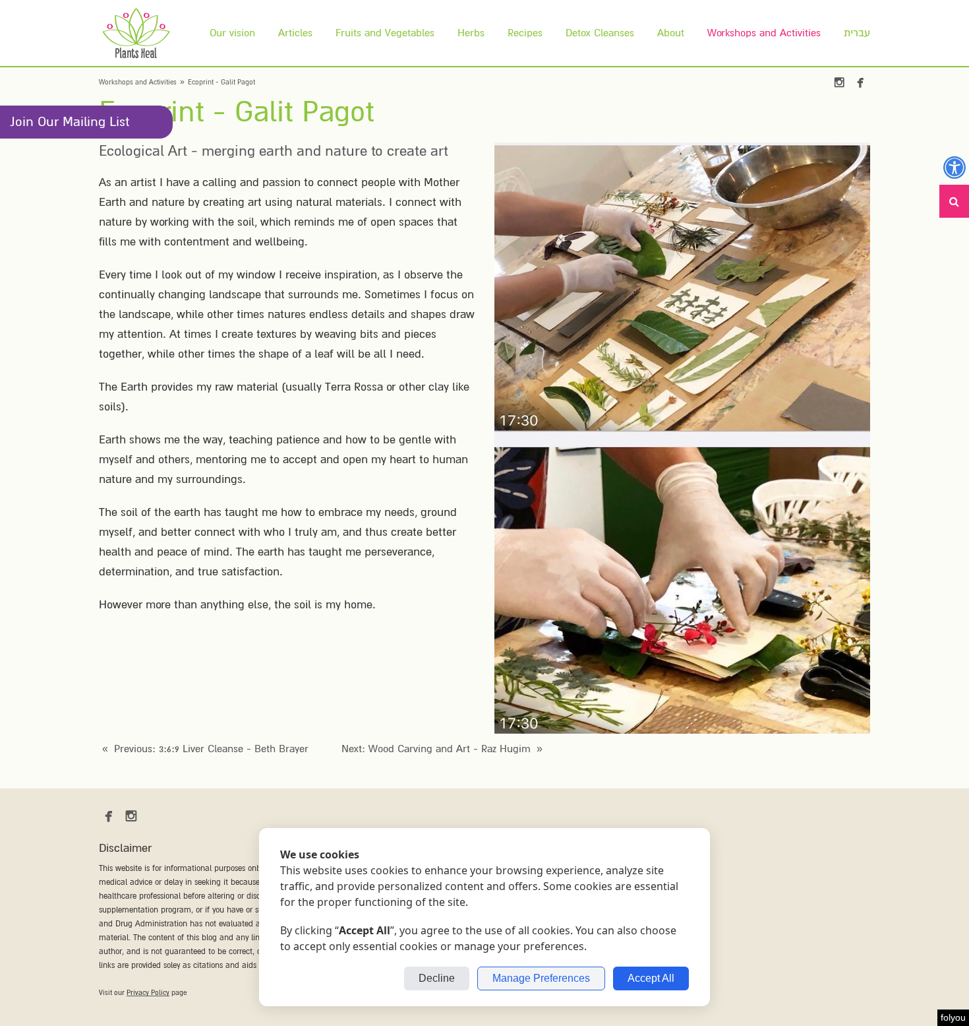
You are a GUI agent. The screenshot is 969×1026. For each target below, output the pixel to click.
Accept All (651, 978)
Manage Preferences (541, 978)
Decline (437, 978)
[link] (136, 33)
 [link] (860, 82)
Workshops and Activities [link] (138, 82)
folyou (953, 1017)
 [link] (839, 82)
